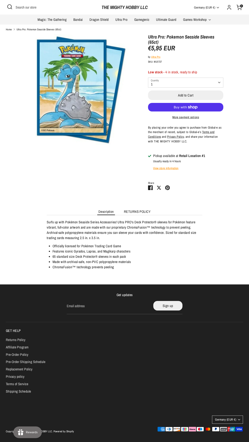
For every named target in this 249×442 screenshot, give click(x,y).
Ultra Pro (121, 19)
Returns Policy (15, 339)
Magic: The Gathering (52, 19)
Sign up (168, 305)
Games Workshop (195, 19)
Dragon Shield (99, 19)
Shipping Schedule (18, 391)
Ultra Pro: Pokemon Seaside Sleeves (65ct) (39, 29)
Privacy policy (15, 376)
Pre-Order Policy (17, 354)
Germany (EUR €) (204, 7)
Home (9, 29)
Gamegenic (141, 19)
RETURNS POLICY (137, 211)
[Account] (229, 7)
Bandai (78, 19)
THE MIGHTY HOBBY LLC (125, 7)
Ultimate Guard (166, 19)
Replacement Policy (19, 369)
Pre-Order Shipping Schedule (25, 361)
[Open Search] (10, 7)
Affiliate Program (17, 347)
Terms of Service (17, 383)
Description (106, 211)
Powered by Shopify (63, 431)
